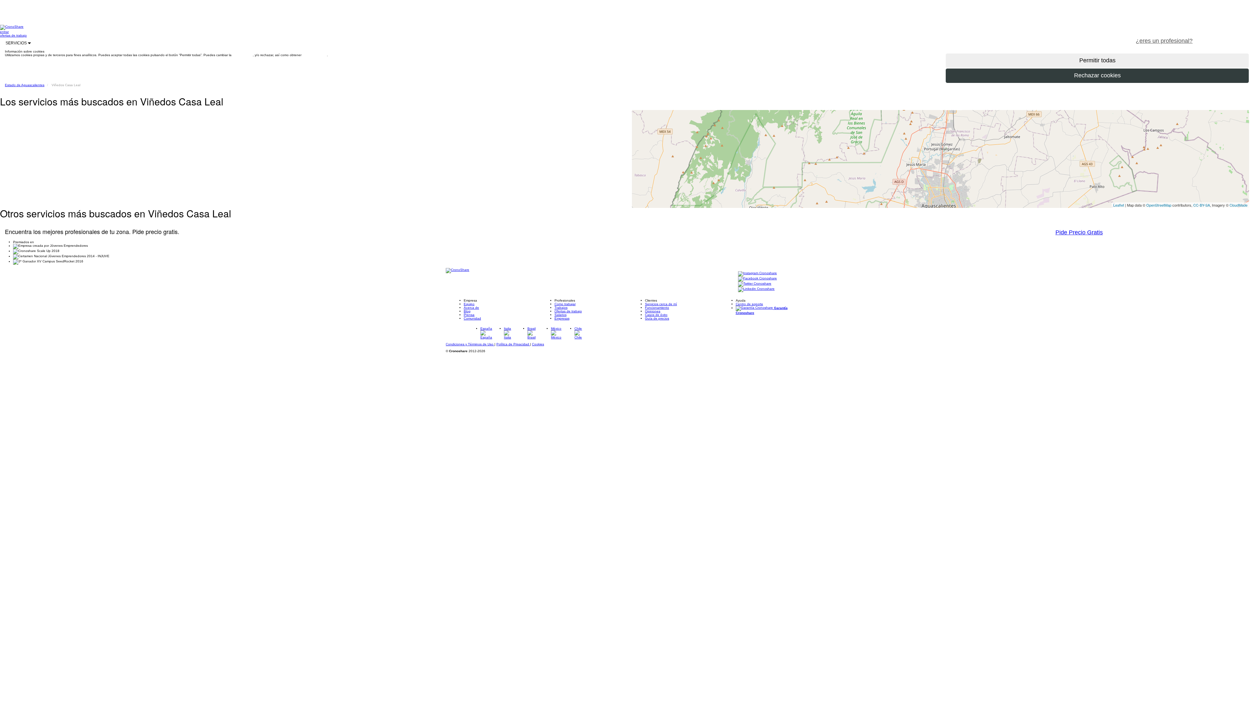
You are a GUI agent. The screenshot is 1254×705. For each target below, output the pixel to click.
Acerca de (471, 307)
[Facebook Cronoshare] (757, 278)
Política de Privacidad (513, 344)
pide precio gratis (1226, 37)
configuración (243, 55)
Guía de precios (657, 318)
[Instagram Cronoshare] (757, 273)
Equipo (469, 304)
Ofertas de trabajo (568, 311)
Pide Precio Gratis (1079, 232)
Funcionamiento (657, 307)
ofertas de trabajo (13, 35)
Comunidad (472, 318)
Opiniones (652, 311)
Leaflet (1118, 205)
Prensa (469, 315)
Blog (467, 311)
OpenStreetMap (1158, 205)
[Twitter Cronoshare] (754, 284)
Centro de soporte (749, 304)
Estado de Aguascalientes (24, 85)
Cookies (538, 344)
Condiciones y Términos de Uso (470, 344)
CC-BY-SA (1201, 205)
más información (314, 55)
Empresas (562, 318)
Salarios (561, 315)
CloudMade (1238, 205)
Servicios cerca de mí (661, 304)
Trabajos (561, 307)
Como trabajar (565, 304)
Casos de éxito (656, 315)
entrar (4, 32)
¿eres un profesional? (1164, 41)
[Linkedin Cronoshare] (756, 289)
